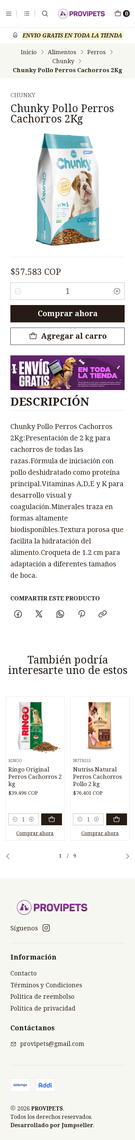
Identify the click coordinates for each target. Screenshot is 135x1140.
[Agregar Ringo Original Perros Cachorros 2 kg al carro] (51, 819)
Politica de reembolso (42, 996)
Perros (96, 52)
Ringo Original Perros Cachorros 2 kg (35, 776)
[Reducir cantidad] (18, 291)
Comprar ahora (68, 313)
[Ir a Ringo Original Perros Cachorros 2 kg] (35, 727)
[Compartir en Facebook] (17, 614)
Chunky (63, 61)
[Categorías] (26, 13)
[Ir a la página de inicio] (81, 14)
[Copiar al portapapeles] (102, 614)
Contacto (23, 973)
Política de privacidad (42, 1008)
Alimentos (62, 52)
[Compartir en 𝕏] (39, 614)
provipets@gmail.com (52, 1043)
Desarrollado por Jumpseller (51, 1125)
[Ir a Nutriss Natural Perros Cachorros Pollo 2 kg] (100, 727)
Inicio (29, 52)
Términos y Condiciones (46, 985)
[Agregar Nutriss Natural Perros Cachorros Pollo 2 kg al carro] (116, 819)
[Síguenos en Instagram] (46, 928)
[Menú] (8, 13)
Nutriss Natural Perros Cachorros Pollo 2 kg (97, 776)
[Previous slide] (8, 856)
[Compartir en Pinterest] (81, 614)
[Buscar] (45, 13)
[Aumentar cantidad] (117, 291)
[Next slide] (127, 856)
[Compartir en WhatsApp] (60, 614)
